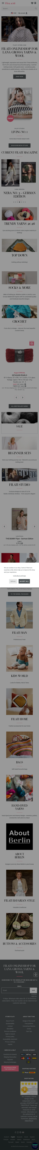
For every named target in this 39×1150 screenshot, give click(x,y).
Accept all (24, 581)
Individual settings (19, 575)
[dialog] (19, 575)
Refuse (13, 581)
